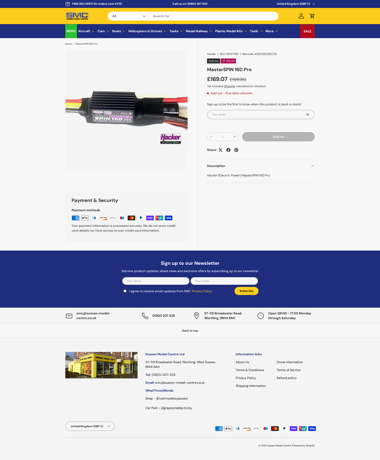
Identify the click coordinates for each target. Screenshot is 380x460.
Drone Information (290, 362)
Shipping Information (251, 386)
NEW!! (71, 31)
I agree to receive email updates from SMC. (170, 291)
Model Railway (197, 31)
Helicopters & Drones (145, 31)
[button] (312, 16)
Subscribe (246, 291)
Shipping (229, 86)
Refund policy (287, 378)
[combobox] (193, 16)
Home (68, 44)
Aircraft (84, 31)
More (270, 31)
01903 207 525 (197, 4)
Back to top (190, 330)
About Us (242, 362)
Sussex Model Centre (279, 445)
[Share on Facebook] (228, 150)
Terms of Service (289, 370)
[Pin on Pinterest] (236, 150)
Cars (101, 31)
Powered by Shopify (303, 445)
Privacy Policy (202, 291)
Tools (254, 31)
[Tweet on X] (220, 150)
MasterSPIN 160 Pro (86, 44)
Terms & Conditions (250, 370)
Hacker (211, 54)
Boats (116, 31)
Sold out (278, 137)
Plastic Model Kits (229, 31)
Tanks (174, 31)
